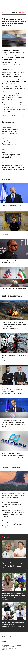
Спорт (3, 138)
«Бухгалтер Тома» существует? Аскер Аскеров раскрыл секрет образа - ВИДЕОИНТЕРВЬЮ (13, 565)
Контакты (4, 641)
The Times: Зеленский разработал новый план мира (13, 233)
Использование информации (9, 638)
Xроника (3, 125)
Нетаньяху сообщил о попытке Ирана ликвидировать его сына (12, 206)
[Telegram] (14, 115)
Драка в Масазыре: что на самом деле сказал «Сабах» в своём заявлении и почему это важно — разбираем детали (14, 358)
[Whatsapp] (13, 115)
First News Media (6, 28)
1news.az (6, 646)
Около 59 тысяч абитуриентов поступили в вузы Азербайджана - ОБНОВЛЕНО (11, 155)
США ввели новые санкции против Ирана (14, 288)
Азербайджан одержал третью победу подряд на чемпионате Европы (11, 143)
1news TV (3, 560)
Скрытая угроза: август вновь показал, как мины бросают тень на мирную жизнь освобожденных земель (14, 325)
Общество (4, 149)
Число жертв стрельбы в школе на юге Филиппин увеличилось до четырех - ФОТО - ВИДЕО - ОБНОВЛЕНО (13, 524)
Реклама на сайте (6, 636)
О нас (3, 639)
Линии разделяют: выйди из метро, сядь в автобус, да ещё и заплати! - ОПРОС (13, 595)
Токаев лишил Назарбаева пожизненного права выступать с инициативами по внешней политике (13, 513)
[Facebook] (9, 115)
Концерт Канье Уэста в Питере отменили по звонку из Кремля (13, 261)
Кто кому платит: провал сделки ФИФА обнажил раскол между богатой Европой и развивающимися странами (13, 390)
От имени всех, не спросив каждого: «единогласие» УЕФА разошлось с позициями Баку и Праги (13, 423)
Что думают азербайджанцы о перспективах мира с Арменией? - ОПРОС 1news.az (13, 624)
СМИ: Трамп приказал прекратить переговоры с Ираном (11, 504)
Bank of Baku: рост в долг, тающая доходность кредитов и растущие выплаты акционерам (13, 455)
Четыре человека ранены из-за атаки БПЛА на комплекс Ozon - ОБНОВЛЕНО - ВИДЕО (13, 496)
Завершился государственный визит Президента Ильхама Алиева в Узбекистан (10, 130)
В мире (3, 16)
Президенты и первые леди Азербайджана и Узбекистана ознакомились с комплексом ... (13, 167)
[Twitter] (11, 115)
